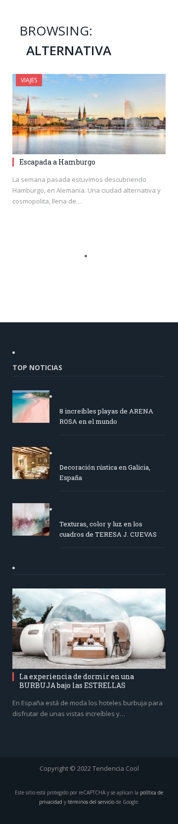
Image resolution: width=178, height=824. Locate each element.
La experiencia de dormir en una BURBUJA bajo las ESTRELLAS (76, 681)
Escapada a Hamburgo (57, 162)
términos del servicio (91, 801)
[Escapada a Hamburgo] (89, 114)
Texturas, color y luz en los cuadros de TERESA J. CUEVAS (108, 529)
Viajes (29, 80)
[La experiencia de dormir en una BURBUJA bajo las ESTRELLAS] (89, 628)
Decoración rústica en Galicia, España (104, 472)
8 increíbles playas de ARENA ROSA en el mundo (106, 416)
